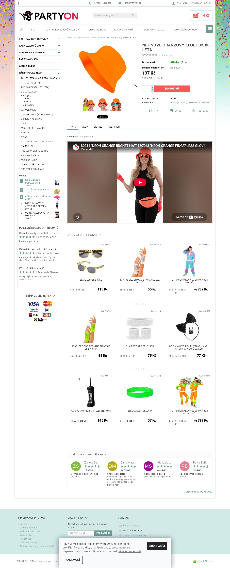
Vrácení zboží (26, 535)
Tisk (156, 110)
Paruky (26, 98)
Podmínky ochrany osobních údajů (37, 546)
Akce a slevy (27, 66)
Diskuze (98, 127)
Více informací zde (130, 551)
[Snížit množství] (152, 90)
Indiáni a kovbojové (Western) (62, 29)
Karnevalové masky (32, 45)
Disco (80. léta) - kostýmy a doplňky (190, 102)
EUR (211, 3)
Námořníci (27, 146)
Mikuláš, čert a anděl (33, 128)
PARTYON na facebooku (134, 535)
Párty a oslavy (28, 59)
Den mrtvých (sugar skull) (37, 114)
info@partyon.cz (131, 525)
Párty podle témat (31, 72)
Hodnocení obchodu (185, 29)
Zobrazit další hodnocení (197, 492)
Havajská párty (30, 155)
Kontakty (24, 524)
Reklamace (25, 539)
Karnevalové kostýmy (33, 39)
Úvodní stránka (21, 29)
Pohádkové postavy (32, 164)
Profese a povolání (32, 169)
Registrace (196, 3)
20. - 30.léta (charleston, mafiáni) (40, 78)
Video (85, 127)
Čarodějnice (28, 110)
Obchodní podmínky (30, 542)
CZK (206, 3)
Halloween (27, 105)
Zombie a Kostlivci (32, 119)
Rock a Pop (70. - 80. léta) (35, 87)
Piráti (33, 29)
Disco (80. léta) (97, 29)
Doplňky (27, 101)
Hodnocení (114, 127)
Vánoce (25, 132)
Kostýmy (27, 95)
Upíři (24, 123)
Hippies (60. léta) (30, 82)
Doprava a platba (154, 29)
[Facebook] (19, 3)
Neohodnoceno (166, 55)
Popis (73, 127)
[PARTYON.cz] (48, 17)
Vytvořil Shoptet (205, 561)
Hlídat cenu (202, 110)
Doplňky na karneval (33, 52)
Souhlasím (157, 546)
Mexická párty (29, 160)
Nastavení (72, 559)
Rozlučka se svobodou (34, 151)
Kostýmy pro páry (125, 29)
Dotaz (178, 110)
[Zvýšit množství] (152, 87)
